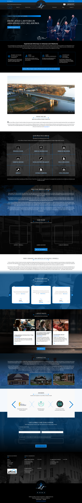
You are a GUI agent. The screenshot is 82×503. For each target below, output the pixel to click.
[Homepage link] (41, 4)
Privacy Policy (38, 499)
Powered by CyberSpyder (41, 501)
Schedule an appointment (13, 27)
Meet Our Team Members (41, 249)
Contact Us (71, 7)
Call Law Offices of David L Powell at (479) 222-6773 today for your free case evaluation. (40, 68)
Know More (46, 126)
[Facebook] (8, 1)
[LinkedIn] (10, 1)
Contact (8, 466)
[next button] (72, 295)
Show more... (22, 293)
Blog (63, 7)
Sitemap (44, 499)
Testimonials (54, 7)
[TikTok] (12, 1)
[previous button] (10, 295)
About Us (18, 7)
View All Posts (41, 348)
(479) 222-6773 (70, 4)
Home (10, 7)
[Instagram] (9, 1)
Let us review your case (41, 446)
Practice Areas (27, 7)
